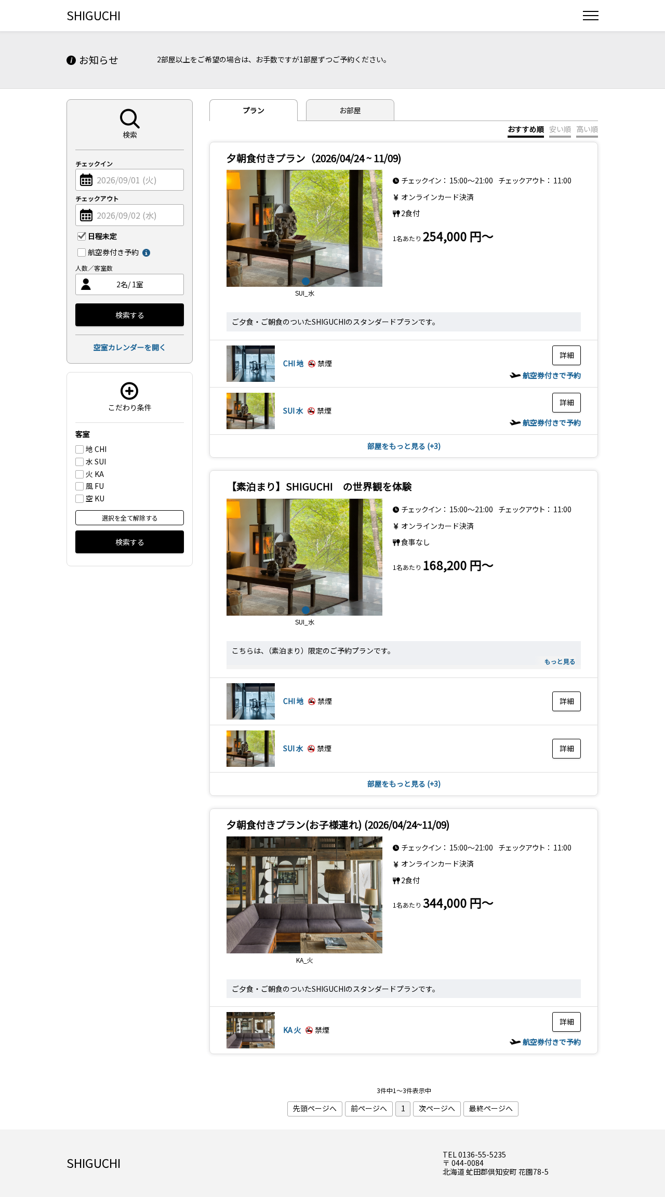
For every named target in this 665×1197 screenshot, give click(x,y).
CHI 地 (293, 363)
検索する (129, 315)
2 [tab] (292, 280)
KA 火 (292, 1030)
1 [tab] (279, 280)
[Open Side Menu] (590, 15)
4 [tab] (317, 280)
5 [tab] (329, 280)
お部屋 (350, 110)
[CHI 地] (251, 379)
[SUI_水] (304, 228)
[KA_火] (304, 895)
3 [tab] (304, 280)
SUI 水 (293, 410)
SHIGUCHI (93, 15)
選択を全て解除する (130, 517)
